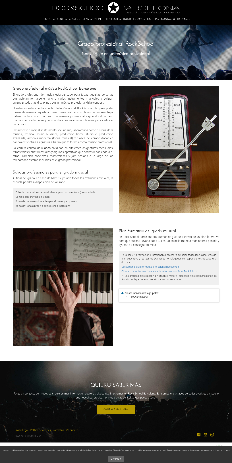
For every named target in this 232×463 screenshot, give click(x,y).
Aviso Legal (21, 430)
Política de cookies (40, 430)
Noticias (153, 19)
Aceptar (116, 459)
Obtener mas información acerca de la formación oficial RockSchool (159, 271)
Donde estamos (134, 19)
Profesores (113, 19)
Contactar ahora (116, 409)
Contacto (168, 19)
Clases (74, 19)
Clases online (92, 19)
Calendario (72, 430)
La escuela (59, 19)
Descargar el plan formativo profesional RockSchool (150, 266)
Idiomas (183, 19)
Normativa (59, 430)
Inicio (46, 19)
